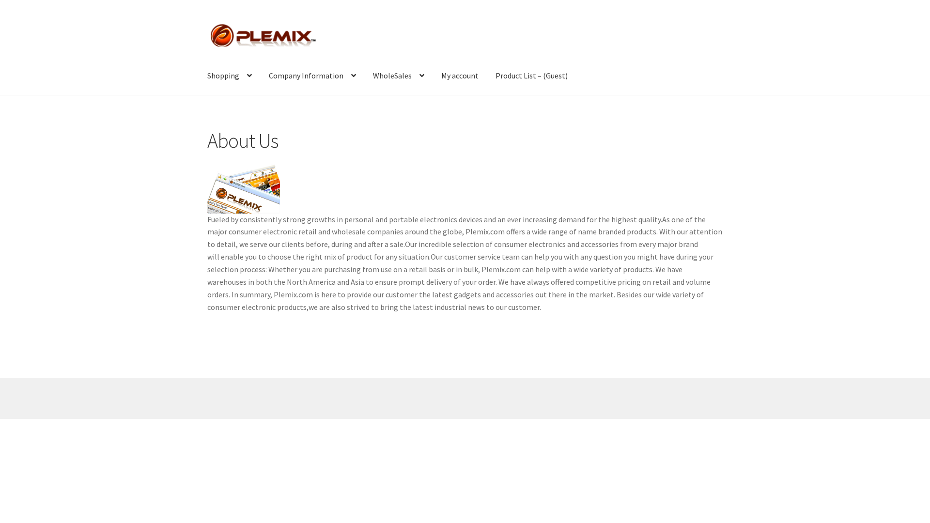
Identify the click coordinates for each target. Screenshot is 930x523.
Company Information (306, 75)
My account (460, 75)
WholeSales (392, 75)
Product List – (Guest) (532, 75)
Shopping (223, 75)
